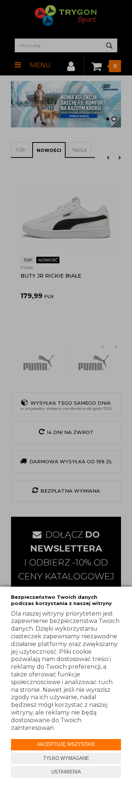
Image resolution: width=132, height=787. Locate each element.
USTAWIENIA (66, 772)
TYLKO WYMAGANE (66, 758)
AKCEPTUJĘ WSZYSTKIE (66, 744)
